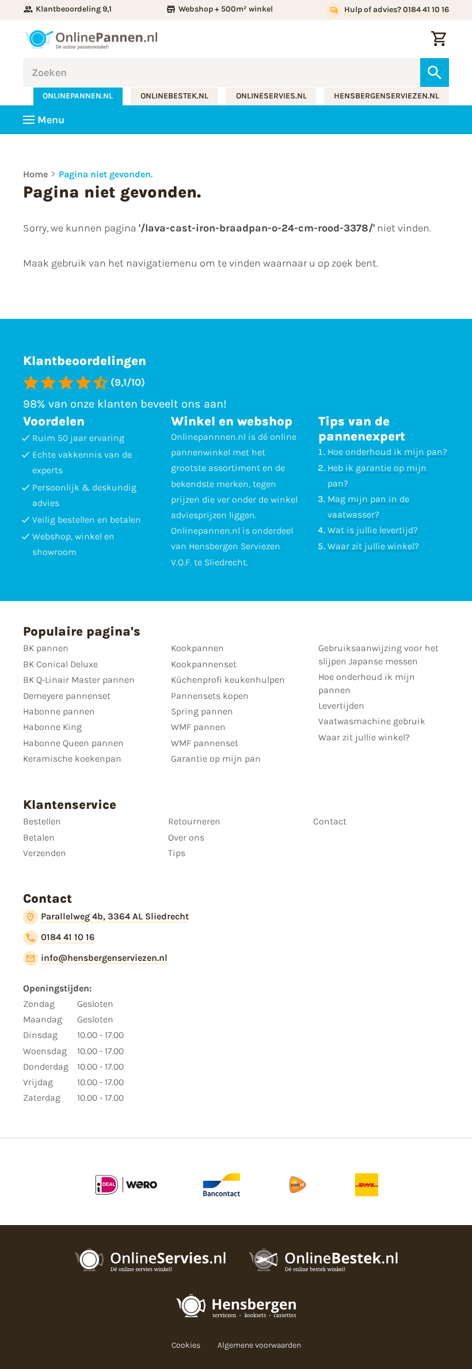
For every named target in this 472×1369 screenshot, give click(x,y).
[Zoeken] (434, 72)
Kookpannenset (204, 664)
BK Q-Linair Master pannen (79, 679)
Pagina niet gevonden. (106, 174)
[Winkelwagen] (438, 39)
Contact (330, 821)
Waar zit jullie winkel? (373, 546)
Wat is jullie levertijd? (373, 529)
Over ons (186, 837)
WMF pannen (198, 726)
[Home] (91, 39)
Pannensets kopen (210, 695)
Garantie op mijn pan (216, 758)
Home (35, 174)
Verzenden (44, 852)
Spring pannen (202, 711)
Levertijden (341, 705)
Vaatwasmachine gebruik (371, 721)
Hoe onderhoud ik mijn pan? (387, 451)
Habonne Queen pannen (73, 742)
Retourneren (194, 821)
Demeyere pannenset (67, 695)
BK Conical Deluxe (60, 664)
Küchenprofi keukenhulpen (228, 679)
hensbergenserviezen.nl (386, 96)
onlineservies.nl (271, 96)
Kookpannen (197, 647)
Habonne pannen (59, 711)
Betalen (39, 837)
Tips (176, 852)
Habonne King (52, 726)
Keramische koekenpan (72, 758)
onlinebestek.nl (174, 96)
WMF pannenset (204, 742)
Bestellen (42, 821)
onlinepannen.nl (78, 96)
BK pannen (45, 647)
